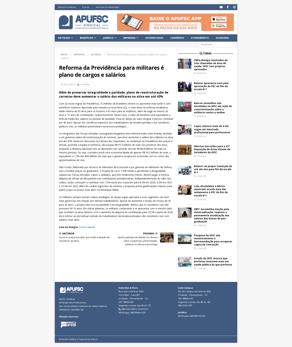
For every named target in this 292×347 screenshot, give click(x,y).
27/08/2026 (201, 156)
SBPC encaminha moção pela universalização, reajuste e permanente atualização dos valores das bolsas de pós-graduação (211, 215)
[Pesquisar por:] (216, 44)
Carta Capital (87, 227)
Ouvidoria (222, 37)
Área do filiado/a (67, 7)
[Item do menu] (221, 7)
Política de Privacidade (107, 7)
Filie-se (85, 7)
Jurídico (108, 37)
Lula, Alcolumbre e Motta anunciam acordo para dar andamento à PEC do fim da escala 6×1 (211, 190)
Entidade (64, 37)
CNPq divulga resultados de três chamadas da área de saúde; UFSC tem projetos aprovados (211, 65)
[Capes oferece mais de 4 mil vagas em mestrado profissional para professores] (184, 130)
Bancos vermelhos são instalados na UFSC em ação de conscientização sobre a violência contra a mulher (213, 107)
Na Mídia (84, 84)
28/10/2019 (69, 84)
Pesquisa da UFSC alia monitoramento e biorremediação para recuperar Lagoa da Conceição (213, 240)
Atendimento (200, 37)
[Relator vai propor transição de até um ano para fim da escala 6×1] (184, 170)
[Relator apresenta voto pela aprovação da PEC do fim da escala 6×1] (184, 87)
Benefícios (86, 37)
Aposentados (154, 37)
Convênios (177, 37)
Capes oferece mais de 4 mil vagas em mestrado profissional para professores (212, 129)
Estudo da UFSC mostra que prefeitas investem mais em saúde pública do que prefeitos (213, 261)
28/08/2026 (201, 73)
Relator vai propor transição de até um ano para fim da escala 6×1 (213, 169)
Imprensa (129, 37)
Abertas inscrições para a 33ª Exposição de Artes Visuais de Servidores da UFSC (212, 149)
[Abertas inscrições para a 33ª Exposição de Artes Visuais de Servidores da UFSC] (184, 150)
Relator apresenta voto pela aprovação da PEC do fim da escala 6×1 (211, 86)
